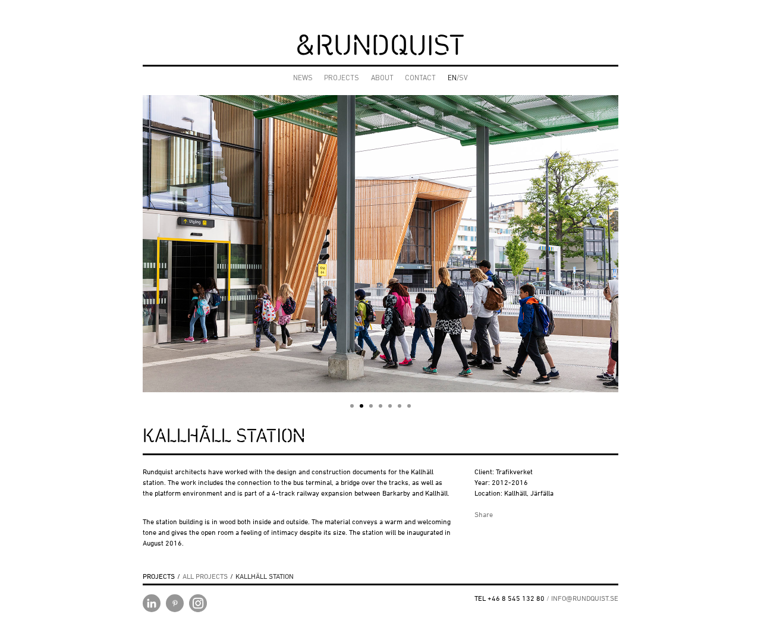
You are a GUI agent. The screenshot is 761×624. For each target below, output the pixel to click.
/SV (458, 78)
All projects (205, 576)
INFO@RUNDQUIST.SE (584, 598)
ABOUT (382, 78)
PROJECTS (341, 78)
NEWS (303, 78)
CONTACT (420, 78)
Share (483, 514)
